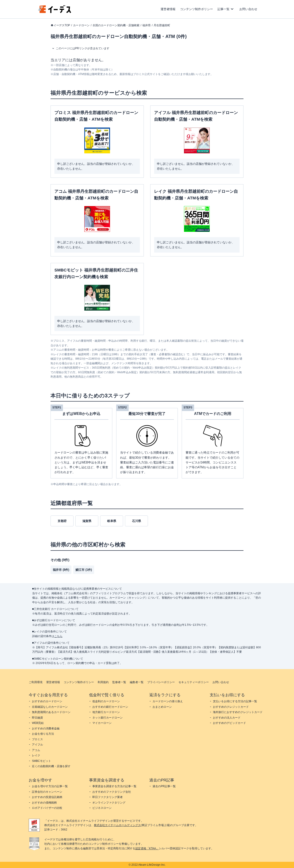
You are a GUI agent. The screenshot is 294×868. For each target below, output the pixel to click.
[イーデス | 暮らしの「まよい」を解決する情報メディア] (54, 12)
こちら (58, 636)
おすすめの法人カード (226, 717)
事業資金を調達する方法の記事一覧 (114, 786)
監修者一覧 (119, 682)
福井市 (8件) (61, 569)
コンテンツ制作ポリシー (196, 9)
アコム (36, 750)
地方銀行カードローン (106, 712)
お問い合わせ (248, 9)
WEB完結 (38, 723)
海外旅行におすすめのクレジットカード (238, 712)
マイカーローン (102, 723)
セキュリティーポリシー (193, 682)
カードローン (81, 25)
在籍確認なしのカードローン (50, 706)
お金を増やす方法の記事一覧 (50, 786)
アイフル (37, 744)
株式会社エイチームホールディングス (117, 825)
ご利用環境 (35, 682)
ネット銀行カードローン (107, 717)
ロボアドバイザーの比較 (47, 808)
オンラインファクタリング (108, 802)
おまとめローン (162, 706)
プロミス (37, 739)
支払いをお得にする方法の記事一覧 (235, 701)
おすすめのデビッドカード (229, 723)
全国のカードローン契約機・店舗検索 (116, 25)
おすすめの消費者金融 (45, 728)
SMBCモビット (41, 761)
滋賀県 (86, 521)
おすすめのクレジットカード (231, 706)
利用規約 (103, 682)
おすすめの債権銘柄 (44, 802)
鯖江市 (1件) (84, 569)
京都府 (62, 521)
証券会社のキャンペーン (47, 791)
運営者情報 (168, 9)
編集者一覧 (137, 682)
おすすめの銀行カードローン (110, 706)
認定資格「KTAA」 (147, 848)
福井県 (146, 25)
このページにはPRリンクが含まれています (82, 48)
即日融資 (37, 717)
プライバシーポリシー (161, 682)
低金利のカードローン (106, 701)
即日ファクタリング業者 (107, 797)
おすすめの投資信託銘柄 (47, 797)
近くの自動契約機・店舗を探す (51, 766)
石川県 (136, 521)
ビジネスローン (102, 808)
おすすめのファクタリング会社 (111, 791)
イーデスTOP (62, 25)
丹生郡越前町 (162, 25)
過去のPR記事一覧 (164, 786)
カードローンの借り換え (168, 701)
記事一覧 (223, 9)
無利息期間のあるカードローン (51, 712)
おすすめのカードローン (47, 701)
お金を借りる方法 (43, 733)
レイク (36, 755)
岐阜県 (111, 521)
